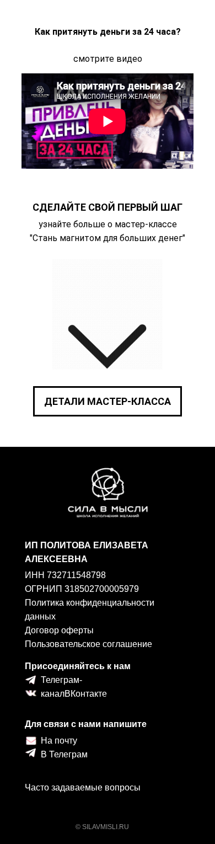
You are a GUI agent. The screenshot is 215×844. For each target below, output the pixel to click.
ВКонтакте (85, 693)
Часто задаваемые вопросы (83, 787)
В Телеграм (64, 754)
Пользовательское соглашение (88, 644)
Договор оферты (59, 630)
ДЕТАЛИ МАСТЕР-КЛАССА (107, 401)
